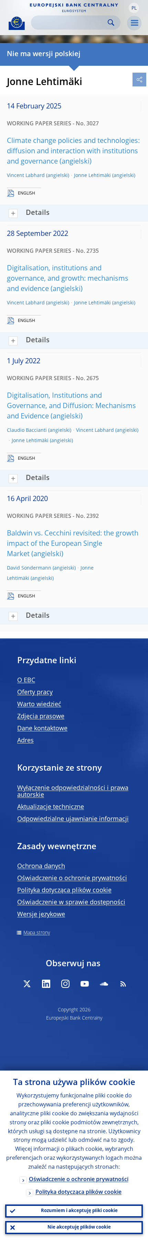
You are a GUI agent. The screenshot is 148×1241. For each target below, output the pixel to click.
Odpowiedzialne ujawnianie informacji (73, 819)
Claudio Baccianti (27, 430)
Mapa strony (36, 932)
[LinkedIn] (46, 984)
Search (111, 23)
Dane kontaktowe (42, 729)
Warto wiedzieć (39, 704)
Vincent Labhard (26, 175)
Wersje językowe (41, 914)
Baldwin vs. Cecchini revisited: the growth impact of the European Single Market (72, 544)
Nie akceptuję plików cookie (79, 1227)
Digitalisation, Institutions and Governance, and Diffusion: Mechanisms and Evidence (71, 406)
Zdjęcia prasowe (40, 716)
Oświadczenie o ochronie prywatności (72, 878)
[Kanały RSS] (123, 984)
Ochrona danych (41, 866)
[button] (134, 8)
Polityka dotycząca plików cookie (64, 890)
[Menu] (134, 23)
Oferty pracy (35, 692)
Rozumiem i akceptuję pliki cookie (79, 1211)
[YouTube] (84, 984)
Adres (25, 741)
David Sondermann (29, 568)
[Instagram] (65, 984)
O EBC (26, 680)
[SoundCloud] (104, 984)
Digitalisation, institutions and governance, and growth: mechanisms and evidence (67, 279)
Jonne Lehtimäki (92, 175)
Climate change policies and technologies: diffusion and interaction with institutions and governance (73, 151)
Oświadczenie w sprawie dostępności (71, 902)
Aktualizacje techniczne (50, 807)
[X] (27, 984)
